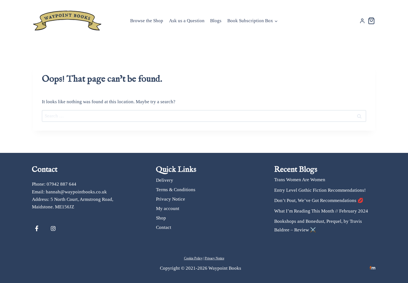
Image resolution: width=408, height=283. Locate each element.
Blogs (215, 20)
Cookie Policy (193, 258)
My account (167, 208)
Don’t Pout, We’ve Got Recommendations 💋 (318, 200)
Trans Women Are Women (299, 179)
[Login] (362, 21)
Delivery (164, 180)
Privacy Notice (170, 199)
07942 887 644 (61, 184)
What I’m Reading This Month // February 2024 (321, 211)
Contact (163, 227)
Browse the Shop (146, 20)
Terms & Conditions (175, 189)
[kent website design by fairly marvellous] (372, 267)
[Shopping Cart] (371, 20)
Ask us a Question (187, 20)
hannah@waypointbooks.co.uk (76, 191)
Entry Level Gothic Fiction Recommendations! (320, 190)
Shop (161, 218)
